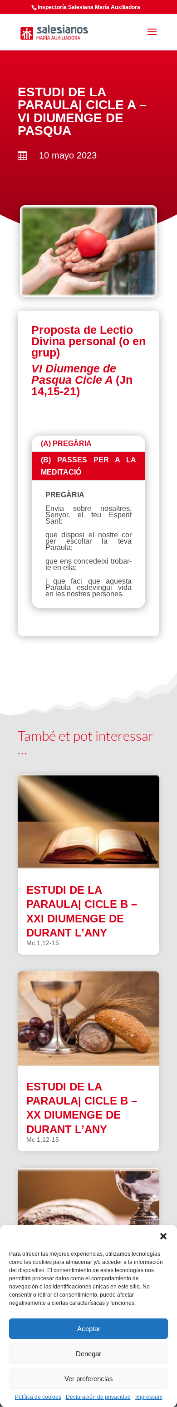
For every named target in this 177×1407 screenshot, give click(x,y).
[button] (163, 1236)
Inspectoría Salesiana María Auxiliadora (89, 7)
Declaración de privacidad (98, 1397)
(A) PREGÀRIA (66, 443)
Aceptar (88, 1329)
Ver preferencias (88, 1378)
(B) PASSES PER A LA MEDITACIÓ (88, 466)
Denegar (88, 1353)
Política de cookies (38, 1397)
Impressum (148, 1397)
